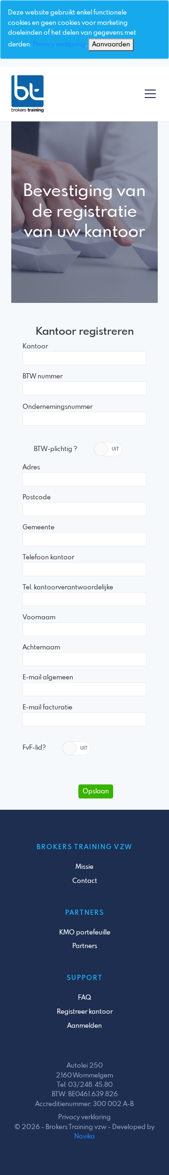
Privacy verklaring (59, 44)
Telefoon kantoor (48, 557)
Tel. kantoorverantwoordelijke (68, 587)
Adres (31, 467)
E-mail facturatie (47, 707)
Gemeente (38, 527)
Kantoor (35, 346)
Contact (84, 881)
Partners (84, 946)
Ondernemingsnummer (57, 407)
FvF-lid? (34, 748)
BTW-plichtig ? (55, 449)
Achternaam (41, 647)
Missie (84, 867)
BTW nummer (42, 376)
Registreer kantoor (85, 1012)
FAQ (84, 997)
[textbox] (84, 358)
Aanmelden (84, 1026)
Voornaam (39, 617)
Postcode (37, 497)
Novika (84, 1136)
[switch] (108, 449)
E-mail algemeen (48, 677)
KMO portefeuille (84, 932)
